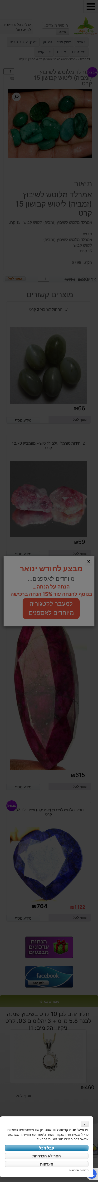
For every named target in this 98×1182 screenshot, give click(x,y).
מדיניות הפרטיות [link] (78, 1170)
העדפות (46, 1164)
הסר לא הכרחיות (46, 1156)
